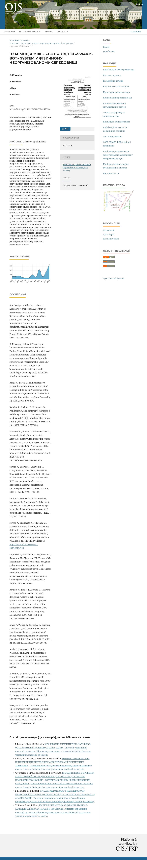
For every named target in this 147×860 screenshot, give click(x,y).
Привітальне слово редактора (118, 69)
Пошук (136, 31)
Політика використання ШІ (117, 97)
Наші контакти (111, 173)
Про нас (62, 31)
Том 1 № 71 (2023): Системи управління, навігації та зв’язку (41, 43)
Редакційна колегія (113, 80)
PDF (66, 128)
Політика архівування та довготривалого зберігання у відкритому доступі (118, 155)
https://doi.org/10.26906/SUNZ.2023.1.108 (29, 109)
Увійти (139, 4)
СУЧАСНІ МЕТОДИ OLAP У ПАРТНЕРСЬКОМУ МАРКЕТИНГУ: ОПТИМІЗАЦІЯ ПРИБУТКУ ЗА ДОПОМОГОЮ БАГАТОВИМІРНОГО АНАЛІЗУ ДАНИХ (54, 794)
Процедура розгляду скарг (116, 92)
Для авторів (108, 234)
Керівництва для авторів (116, 86)
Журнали (9, 31)
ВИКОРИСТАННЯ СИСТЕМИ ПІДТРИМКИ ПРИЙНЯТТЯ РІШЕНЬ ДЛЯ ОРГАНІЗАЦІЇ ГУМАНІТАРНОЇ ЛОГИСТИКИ (52, 762)
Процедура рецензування (116, 121)
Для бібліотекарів (111, 238)
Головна (14, 40)
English (106, 47)
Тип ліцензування (112, 136)
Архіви (48, 31)
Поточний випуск (29, 31)
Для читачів (108, 230)
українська (109, 51)
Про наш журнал (112, 75)
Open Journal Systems (113, 278)
